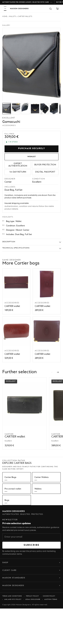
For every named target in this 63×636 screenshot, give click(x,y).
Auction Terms (50, 599)
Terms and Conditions (12, 596)
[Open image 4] (35, 108)
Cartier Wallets (25, 16)
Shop (5, 563)
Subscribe (31, 545)
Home (4, 16)
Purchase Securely (31, 149)
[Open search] (50, 8)
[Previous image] (52, 97)
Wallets (12, 16)
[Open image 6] (54, 108)
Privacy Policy (32, 596)
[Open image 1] (6, 108)
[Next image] (56, 97)
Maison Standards (13, 578)
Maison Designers (13, 586)
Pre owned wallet (13, 489)
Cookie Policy (49, 596)
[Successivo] (58, 372)
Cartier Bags (10, 477)
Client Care (9, 570)
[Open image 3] (25, 108)
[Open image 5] (44, 108)
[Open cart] (57, 8)
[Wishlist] (31, 156)
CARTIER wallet (12, 306)
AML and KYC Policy (12, 599)
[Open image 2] (16, 108)
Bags (7, 500)
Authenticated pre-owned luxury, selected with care (25, 2)
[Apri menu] (5, 8)
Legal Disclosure (32, 599)
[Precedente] (52, 372)
